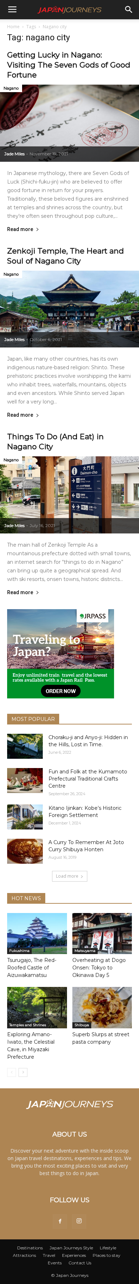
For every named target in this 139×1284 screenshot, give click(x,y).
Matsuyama (85, 950)
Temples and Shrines (27, 1025)
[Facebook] (60, 1221)
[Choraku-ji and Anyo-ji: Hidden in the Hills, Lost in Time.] (25, 746)
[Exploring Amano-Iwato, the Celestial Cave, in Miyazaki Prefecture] (37, 1007)
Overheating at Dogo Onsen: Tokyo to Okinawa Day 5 (99, 967)
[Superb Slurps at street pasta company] (102, 1007)
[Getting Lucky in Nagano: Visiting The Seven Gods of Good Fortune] (69, 123)
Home (13, 27)
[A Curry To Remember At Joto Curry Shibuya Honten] (25, 851)
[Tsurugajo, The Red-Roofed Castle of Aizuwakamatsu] (37, 933)
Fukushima (19, 950)
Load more (67, 876)
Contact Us (79, 1262)
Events (55, 1262)
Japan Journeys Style (71, 1247)
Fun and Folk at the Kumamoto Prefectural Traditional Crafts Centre (87, 778)
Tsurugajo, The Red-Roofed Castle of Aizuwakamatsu (31, 967)
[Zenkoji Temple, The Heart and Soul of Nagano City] (69, 309)
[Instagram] (79, 1221)
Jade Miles (14, 153)
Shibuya (81, 1025)
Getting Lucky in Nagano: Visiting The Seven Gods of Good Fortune (68, 64)
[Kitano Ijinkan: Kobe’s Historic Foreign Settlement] (25, 816)
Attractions (24, 1255)
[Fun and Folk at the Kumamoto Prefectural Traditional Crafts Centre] (25, 780)
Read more (20, 229)
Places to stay (106, 1255)
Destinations (30, 1247)
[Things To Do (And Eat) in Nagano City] (69, 494)
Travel (49, 1255)
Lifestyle (108, 1247)
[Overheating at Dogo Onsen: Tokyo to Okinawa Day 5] (102, 933)
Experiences (74, 1255)
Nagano (11, 88)
